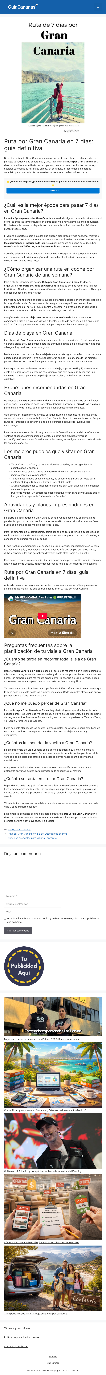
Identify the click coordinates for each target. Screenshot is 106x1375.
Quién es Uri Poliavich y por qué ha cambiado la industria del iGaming (42, 1171)
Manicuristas (53, 1363)
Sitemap (53, 1356)
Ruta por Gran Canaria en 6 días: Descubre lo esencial (38, 833)
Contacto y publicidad (16, 1346)
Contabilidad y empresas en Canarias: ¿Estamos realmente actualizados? (45, 1110)
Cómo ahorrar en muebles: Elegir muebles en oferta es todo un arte (41, 1242)
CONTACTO (53, 190)
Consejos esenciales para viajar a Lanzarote (32, 838)
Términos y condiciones (17, 1328)
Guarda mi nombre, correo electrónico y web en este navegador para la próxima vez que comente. (54, 920)
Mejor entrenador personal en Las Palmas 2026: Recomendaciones (41, 1039)
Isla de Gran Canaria (19, 829)
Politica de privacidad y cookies (21, 1337)
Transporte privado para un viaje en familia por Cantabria (35, 1313)
